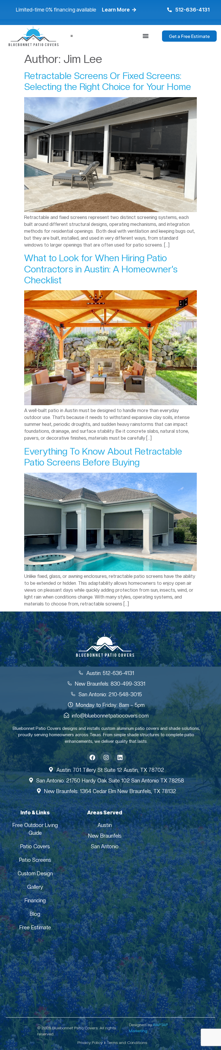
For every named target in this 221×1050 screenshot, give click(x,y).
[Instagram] (106, 757)
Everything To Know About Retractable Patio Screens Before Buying (103, 457)
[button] (145, 36)
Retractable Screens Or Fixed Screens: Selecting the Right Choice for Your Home (107, 81)
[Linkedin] (120, 757)
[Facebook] (92, 757)
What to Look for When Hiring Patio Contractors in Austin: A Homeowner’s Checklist (101, 269)
